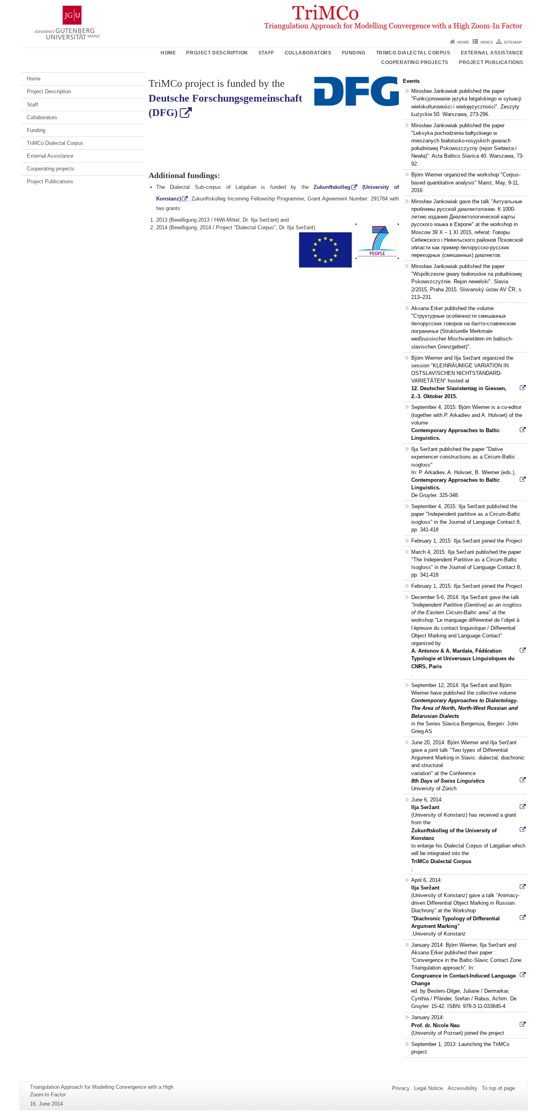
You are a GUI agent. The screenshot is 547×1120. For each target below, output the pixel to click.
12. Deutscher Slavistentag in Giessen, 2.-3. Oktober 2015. (459, 392)
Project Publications (491, 62)
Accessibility (462, 1088)
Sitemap (513, 42)
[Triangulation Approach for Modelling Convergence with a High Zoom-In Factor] (273, 18)
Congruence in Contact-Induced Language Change (463, 979)
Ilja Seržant (425, 807)
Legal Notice (428, 1088)
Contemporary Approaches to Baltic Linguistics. (455, 434)
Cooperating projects (414, 62)
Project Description (216, 53)
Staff (266, 53)
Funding (354, 53)
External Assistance (492, 53)
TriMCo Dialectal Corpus (413, 53)
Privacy (401, 1088)
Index (487, 42)
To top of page (498, 1088)
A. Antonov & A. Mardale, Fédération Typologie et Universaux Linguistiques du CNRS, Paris (463, 658)
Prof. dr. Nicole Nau (435, 1025)
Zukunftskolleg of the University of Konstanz (454, 834)
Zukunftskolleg (332, 187)
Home (463, 42)
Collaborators (308, 53)
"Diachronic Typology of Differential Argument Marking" (455, 922)
